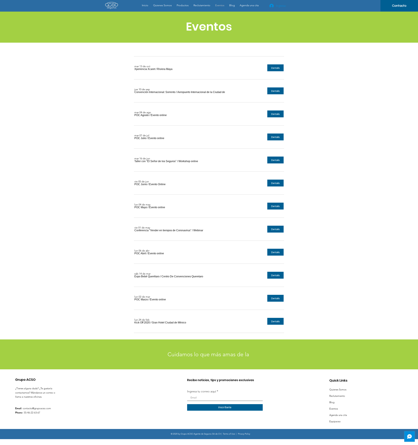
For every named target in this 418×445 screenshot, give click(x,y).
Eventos (333, 408)
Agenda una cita (338, 415)
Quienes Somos (337, 389)
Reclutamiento (337, 395)
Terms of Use (229, 434)
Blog (331, 402)
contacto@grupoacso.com (37, 408)
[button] (144, 69)
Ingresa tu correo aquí (201, 391)
